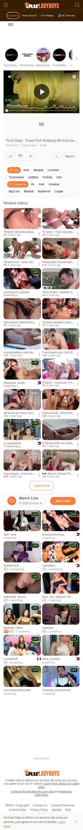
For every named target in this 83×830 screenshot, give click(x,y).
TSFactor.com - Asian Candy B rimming (20, 262)
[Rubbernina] (22, 556)
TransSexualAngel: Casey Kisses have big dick (58, 322)
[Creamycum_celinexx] (22, 282)
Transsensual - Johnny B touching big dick (58, 413)
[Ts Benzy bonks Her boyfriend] (61, 433)
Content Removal (62, 805)
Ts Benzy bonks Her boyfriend (57, 443)
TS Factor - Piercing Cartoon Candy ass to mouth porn (58, 232)
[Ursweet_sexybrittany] (61, 681)
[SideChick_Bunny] (22, 587)
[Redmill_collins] (22, 618)
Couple (58, 191)
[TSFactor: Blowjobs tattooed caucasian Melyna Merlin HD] (22, 222)
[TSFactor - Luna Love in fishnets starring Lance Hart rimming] (61, 372)
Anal (41, 184)
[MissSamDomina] (61, 525)
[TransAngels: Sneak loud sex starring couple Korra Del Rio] (61, 252)
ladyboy (33, 177)
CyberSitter (41, 795)
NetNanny (65, 791)
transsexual (16, 177)
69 (32, 184)
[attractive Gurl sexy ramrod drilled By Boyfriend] (22, 403)
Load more (41, 485)
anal (26, 170)
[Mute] (9, 76)
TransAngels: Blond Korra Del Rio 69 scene (19, 322)
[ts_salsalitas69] (22, 433)
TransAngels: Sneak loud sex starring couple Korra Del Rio (58, 262)
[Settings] (74, 76)
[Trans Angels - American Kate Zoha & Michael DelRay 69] (22, 464)
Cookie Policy (17, 810)
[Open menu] (6, 5)
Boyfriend (44, 191)
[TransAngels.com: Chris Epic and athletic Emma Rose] (61, 342)
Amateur (54, 184)
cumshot (53, 170)
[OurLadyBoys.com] (41, 5)
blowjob (38, 170)
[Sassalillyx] (61, 556)
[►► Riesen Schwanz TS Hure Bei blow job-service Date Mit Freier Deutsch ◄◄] (61, 464)
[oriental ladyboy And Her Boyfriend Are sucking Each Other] (22, 342)
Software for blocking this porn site (32, 791)
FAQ (68, 810)
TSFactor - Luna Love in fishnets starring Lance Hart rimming (57, 382)
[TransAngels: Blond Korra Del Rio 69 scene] (22, 312)
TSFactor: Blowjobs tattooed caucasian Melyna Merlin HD (19, 232)
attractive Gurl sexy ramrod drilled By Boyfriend (19, 413)
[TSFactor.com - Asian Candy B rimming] (22, 252)
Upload (56, 810)
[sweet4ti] (61, 618)
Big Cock (14, 191)
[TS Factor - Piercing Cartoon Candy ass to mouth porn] (61, 222)
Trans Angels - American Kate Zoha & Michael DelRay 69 (19, 473)
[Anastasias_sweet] (22, 373)
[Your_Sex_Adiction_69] (61, 587)
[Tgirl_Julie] (22, 525)
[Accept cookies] (75, 822)
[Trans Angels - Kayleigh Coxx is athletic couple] (61, 282)
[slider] (41, 110)
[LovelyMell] (22, 650)
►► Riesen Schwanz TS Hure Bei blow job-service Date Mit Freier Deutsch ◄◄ (58, 473)
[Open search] (77, 5)
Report (69, 156)
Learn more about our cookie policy (58, 785)
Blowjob (29, 191)
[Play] (41, 91)
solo (59, 177)
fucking (47, 177)
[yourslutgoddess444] (22, 681)
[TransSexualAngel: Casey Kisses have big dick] (61, 312)
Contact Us (40, 805)
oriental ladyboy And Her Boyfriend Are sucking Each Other (20, 352)
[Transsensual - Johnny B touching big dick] (61, 403)
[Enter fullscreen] (74, 100)
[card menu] (39, 233)
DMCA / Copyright (17, 805)
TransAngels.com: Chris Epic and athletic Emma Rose (58, 352)
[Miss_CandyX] (61, 650)
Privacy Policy (39, 810)
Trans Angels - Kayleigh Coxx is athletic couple (58, 292)
